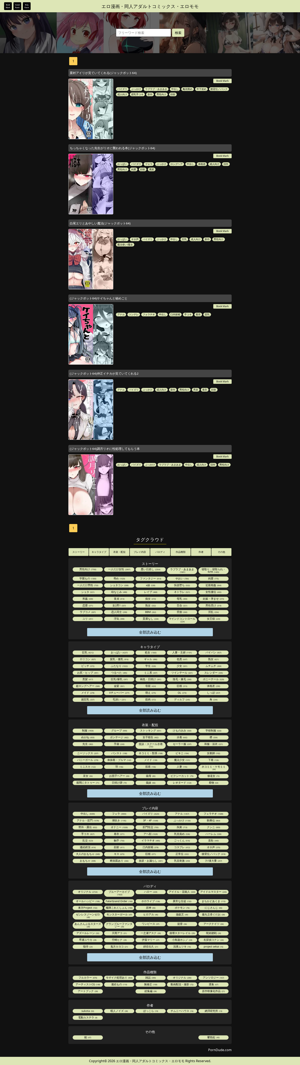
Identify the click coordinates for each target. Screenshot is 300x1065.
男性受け (213, 605)
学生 (150, 666)
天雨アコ (119, 933)
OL (182, 692)
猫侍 (87, 946)
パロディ (160, 552)
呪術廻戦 (213, 933)
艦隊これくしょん (119, 907)
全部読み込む (150, 632)
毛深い (119, 699)
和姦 (87, 598)
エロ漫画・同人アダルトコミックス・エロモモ (150, 6)
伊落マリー (150, 940)
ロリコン (87, 659)
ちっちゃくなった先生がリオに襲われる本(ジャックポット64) (112, 148)
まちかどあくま (213, 901)
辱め (118, 578)
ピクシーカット (182, 776)
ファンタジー (150, 578)
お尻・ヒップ (87, 672)
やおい (182, 578)
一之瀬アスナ (150, 933)
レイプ (150, 592)
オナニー (119, 827)
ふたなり (119, 666)
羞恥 (213, 840)
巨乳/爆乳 (119, 679)
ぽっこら (150, 1011)
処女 (150, 652)
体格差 (202, 164)
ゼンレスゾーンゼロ (88, 915)
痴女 (150, 598)
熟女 (150, 605)
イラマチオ (150, 840)
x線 (150, 585)
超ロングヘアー (87, 686)
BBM (150, 612)
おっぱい (122, 164)
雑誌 (150, 977)
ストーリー (78, 552)
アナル (121, 314)
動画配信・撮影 (182, 984)
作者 (201, 552)
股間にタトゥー (87, 782)
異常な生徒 (182, 901)
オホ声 (135, 239)
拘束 (182, 827)
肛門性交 (150, 827)
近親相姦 (213, 585)
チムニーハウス (182, 1011)
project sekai (213, 946)
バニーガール (87, 760)
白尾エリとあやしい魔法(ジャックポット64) (100, 223)
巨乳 (184, 239)
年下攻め (201, 89)
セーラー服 (182, 744)
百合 (182, 605)
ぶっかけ (136, 89)
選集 (213, 984)
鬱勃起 (213, 1037)
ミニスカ (87, 766)
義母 (150, 776)
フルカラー (88, 977)
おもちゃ (87, 860)
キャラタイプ (99, 552)
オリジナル (87, 892)
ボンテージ (119, 737)
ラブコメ (87, 612)
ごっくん (181, 840)
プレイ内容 (140, 552)
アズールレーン (87, 933)
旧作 (225, 164)
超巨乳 (87, 699)
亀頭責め (187, 89)
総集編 (150, 991)
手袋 (119, 744)
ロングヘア (176, 164)
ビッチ (87, 666)
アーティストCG (88, 984)
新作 (150, 94)
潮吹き (119, 820)
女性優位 (213, 592)
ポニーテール (213, 679)
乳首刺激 (181, 860)
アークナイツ (213, 924)
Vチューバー (119, 692)
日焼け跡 (119, 782)
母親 (150, 686)
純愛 (133, 169)
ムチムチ (213, 666)
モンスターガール (119, 914)
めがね (87, 737)
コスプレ (181, 847)
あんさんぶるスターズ (87, 925)
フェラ (148, 164)
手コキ (188, 314)
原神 (150, 907)
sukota (87, 1011)
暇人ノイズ (118, 1011)
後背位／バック (219, 89)
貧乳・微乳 (119, 659)
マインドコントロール (182, 620)
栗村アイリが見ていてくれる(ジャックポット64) (103, 73)
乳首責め (181, 834)
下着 (213, 760)
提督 (181, 924)
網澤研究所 (213, 1011)
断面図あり (119, 860)
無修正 (150, 984)
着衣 (198, 314)
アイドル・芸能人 (182, 892)
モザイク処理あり (119, 977)
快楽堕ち (181, 585)
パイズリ (122, 89)
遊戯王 (182, 914)
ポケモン (182, 907)
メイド (87, 692)
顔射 (172, 94)
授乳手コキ (137, 94)
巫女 (87, 776)
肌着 (150, 766)
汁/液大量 (213, 860)
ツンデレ (134, 314)
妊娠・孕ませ (213, 598)
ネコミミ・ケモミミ (214, 768)
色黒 (182, 659)
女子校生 (150, 737)
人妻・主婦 (181, 652)
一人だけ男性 (87, 585)
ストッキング (150, 730)
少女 (182, 666)
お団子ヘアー (119, 776)
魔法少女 (181, 760)
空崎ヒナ (119, 940)
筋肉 (150, 699)
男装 (195, 389)
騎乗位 (213, 820)
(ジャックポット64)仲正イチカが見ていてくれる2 (104, 373)
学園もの (87, 578)
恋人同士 (119, 612)
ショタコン (119, 585)
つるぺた (119, 672)
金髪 (119, 686)
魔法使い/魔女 (125, 244)
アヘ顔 (150, 834)
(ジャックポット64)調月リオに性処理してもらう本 (105, 449)
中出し (175, 89)
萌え (150, 692)
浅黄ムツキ (181, 946)
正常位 (182, 854)
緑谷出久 (150, 946)
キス (119, 854)
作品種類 (181, 552)
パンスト (119, 753)
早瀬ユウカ (87, 940)
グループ (119, 730)
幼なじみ (119, 592)
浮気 (119, 618)
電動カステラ (87, 1017)
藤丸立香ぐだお (213, 914)
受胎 (182, 612)
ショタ (87, 592)
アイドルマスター (213, 892)
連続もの (119, 984)
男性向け (161, 94)
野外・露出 (88, 827)
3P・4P (150, 820)
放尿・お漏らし (150, 860)
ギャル (150, 659)
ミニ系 (150, 672)
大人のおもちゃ (87, 854)
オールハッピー (87, 901)
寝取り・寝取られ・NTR (214, 570)
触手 (119, 840)
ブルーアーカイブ (119, 893)
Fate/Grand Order (119, 901)
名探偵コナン (213, 940)
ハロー (150, 892)
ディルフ (181, 699)
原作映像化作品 (213, 991)
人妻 (182, 766)
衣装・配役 (119, 552)
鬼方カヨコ (118, 946)
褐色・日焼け (150, 679)
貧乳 (207, 314)
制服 (87, 730)
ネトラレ (181, 592)
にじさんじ (213, 907)
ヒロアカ (150, 914)
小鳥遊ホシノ (182, 940)
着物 (213, 782)
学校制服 (213, 730)
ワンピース (150, 924)
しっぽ (213, 692)
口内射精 (175, 314)
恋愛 (87, 605)
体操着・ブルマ (119, 760)
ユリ (87, 618)
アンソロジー (213, 977)
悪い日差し (150, 569)
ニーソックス (87, 753)
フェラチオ (149, 314)
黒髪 (151, 169)
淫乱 (213, 612)
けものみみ (182, 730)
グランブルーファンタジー (119, 925)
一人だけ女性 (119, 569)
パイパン (213, 652)
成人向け (122, 94)
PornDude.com (220, 1050)
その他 (221, 552)
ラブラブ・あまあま (156, 89)
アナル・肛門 (87, 820)
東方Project (87, 907)
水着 (182, 737)
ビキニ (182, 753)
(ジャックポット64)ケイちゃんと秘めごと (99, 298)
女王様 (213, 618)
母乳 (182, 598)
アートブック (87, 991)
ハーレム (213, 834)
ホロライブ (150, 901)
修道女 (213, 776)
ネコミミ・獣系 (150, 753)
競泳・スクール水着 (151, 745)
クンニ (213, 827)
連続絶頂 (87, 847)
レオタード (182, 782)
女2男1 (118, 605)
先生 (87, 744)
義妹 (150, 782)
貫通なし (150, 618)
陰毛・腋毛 (182, 679)
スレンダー (213, 672)
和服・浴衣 (213, 744)
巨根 (182, 686)
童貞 (119, 598)
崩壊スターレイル (181, 933)
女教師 (213, 753)
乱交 (87, 840)
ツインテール (181, 672)
